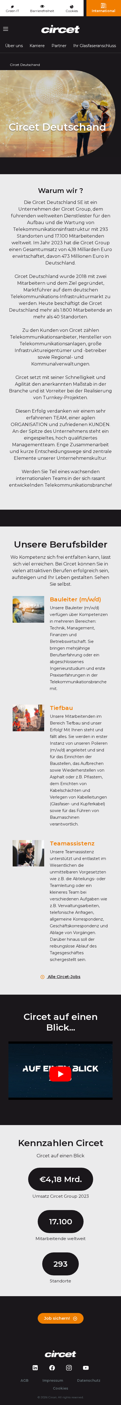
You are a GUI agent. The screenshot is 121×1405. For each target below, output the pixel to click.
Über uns (14, 45)
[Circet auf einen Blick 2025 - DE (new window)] (60, 1070)
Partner (58, 45)
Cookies (72, 11)
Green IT (12, 11)
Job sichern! (57, 1318)
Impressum (52, 1380)
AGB (24, 1380)
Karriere (37, 45)
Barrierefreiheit (42, 11)
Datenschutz (88, 1380)
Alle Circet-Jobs (63, 976)
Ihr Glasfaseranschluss (94, 45)
